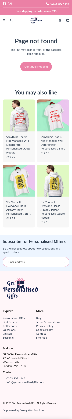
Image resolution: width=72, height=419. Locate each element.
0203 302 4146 (60, 3)
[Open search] (11, 20)
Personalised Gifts (14, 318)
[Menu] (4, 20)
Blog (38, 318)
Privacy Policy (44, 325)
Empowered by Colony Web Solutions (23, 410)
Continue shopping (36, 66)
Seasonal (8, 337)
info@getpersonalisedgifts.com (25, 382)
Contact (41, 333)
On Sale (7, 333)
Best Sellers (10, 321)
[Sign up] (64, 262)
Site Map (41, 337)
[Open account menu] (60, 20)
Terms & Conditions (48, 321)
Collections (10, 325)
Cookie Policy (44, 329)
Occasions (9, 329)
